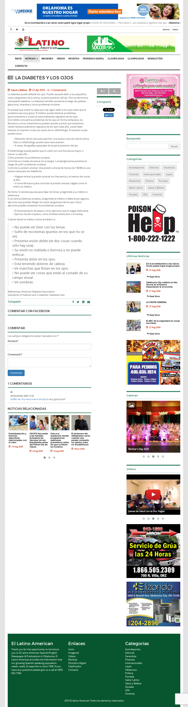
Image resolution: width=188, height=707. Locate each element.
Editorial (153, 167)
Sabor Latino (136, 187)
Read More (154, 276)
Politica (149, 181)
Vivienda (157, 194)
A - (115, 91)
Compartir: (14, 301)
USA (145, 194)
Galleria (166, 29)
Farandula (169, 167)
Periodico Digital (93, 58)
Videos (175, 29)
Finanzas (133, 174)
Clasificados (116, 58)
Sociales (133, 194)
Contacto (21, 66)
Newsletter (155, 58)
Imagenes (47, 58)
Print (110, 115)
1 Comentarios (58, 90)
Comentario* (15, 354)
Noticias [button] (30, 58)
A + (103, 91)
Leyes (169, 174)
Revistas (73, 58)
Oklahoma (134, 181)
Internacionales (152, 174)
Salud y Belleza (18, 90)
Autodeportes (136, 167)
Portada (163, 181)
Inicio (18, 58)
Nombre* (13, 341)
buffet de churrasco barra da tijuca (29, 399)
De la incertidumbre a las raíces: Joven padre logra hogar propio (37, 22)
